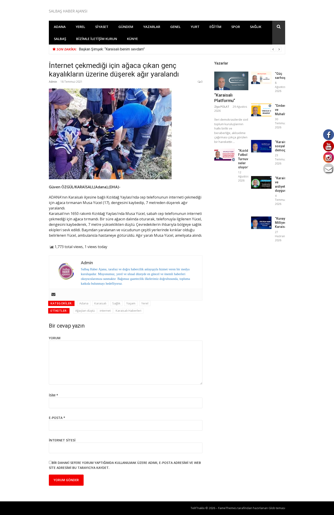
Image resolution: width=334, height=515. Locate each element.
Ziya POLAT (221, 107)
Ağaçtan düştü (85, 311)
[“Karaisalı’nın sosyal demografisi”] (261, 146)
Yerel (80, 26)
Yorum (54, 338)
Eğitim (215, 26)
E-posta (57, 417)
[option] (180, 49)
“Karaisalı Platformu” (224, 97)
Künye (132, 38)
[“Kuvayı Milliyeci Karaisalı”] (261, 222)
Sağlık (255, 26)
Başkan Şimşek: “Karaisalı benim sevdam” (112, 49)
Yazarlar (151, 26)
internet (105, 311)
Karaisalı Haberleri (128, 311)
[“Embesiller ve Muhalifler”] (261, 110)
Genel (175, 26)
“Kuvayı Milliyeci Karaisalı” (282, 223)
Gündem (125, 26)
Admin (53, 82)
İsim (53, 395)
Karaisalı (100, 303)
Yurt (195, 26)
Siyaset (101, 26)
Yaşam (130, 303)
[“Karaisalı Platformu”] (231, 81)
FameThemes (227, 508)
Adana (60, 26)
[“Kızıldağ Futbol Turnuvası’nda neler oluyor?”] (224, 155)
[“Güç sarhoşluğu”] (261, 78)
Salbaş (60, 38)
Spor (235, 26)
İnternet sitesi (62, 440)
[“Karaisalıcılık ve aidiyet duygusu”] (261, 182)
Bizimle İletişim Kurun (96, 38)
